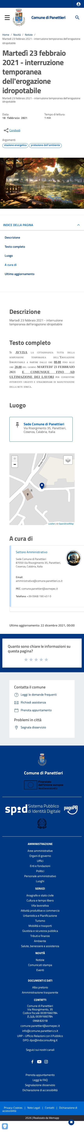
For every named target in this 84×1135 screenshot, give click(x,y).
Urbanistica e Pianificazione (40, 915)
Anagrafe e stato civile (40, 895)
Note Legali (33, 1108)
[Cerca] (77, 17)
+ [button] (14, 458)
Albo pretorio (40, 987)
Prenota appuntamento (40, 1075)
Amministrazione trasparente (40, 992)
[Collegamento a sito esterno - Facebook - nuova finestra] (32, 1061)
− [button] (14, 464)
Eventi (40, 970)
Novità (17, 35)
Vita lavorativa (40, 905)
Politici (40, 871)
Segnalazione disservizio (40, 1085)
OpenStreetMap (66, 523)
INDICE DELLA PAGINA (18, 225)
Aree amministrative (40, 850)
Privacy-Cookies (13, 1108)
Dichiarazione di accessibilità (40, 1090)
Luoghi (40, 881)
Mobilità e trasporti (40, 926)
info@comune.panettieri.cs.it (40, 1031)
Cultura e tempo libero (40, 900)
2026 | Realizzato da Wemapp (42, 1118)
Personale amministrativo (40, 876)
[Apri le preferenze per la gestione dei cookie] (7, 1128)
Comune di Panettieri (48, 17)
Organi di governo (40, 856)
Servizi (40, 888)
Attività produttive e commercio (40, 910)
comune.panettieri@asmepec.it (40, 1026)
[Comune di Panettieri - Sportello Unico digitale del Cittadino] (18, 17)
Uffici (40, 861)
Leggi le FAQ (40, 1080)
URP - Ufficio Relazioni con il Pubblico (40, 1036)
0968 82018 (40, 1020)
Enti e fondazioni (40, 866)
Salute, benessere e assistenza (40, 946)
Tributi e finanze (40, 936)
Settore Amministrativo (31, 552)
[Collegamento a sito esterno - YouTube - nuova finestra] (39, 1061)
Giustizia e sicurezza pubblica (40, 931)
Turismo (40, 920)
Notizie (29, 35)
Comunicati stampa (40, 965)
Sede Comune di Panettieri (44, 424)
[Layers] (68, 460)
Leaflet (51, 523)
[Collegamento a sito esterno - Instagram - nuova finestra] (46, 1061)
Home (5, 35)
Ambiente (40, 941)
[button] (78, 4)
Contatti (40, 1000)
